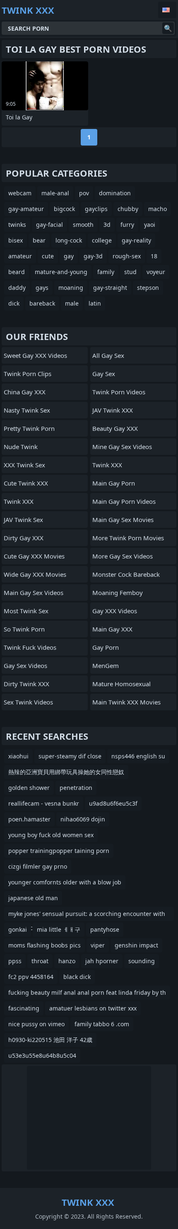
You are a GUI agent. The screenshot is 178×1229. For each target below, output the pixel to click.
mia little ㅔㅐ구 (58, 929)
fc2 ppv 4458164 (30, 977)
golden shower (29, 788)
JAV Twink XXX (112, 410)
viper (98, 945)
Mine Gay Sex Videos (122, 446)
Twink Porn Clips (27, 373)
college (102, 240)
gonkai (17, 929)
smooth (83, 224)
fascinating (23, 1008)
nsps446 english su (138, 756)
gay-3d (93, 256)
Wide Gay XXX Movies (35, 574)
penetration (76, 788)
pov (84, 193)
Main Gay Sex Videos (33, 592)
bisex (15, 240)
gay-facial (49, 224)
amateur (20, 256)
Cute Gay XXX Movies (34, 556)
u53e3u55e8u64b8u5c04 (42, 1055)
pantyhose (104, 929)
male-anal (55, 193)
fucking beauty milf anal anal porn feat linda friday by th (87, 992)
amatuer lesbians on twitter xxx (93, 1008)
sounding (141, 961)
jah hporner (101, 961)
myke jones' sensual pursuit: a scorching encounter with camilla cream (86, 915)
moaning (70, 287)
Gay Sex (103, 373)
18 (154, 256)
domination (115, 193)
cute (48, 256)
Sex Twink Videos (28, 702)
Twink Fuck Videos (30, 647)
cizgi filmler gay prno (37, 866)
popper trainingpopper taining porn (58, 851)
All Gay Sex (108, 355)
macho (157, 209)
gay (69, 256)
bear (39, 240)
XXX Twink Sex (24, 465)
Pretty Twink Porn (29, 428)
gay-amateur (26, 209)
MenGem (105, 665)
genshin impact (136, 945)
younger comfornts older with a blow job (64, 882)
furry (127, 224)
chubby (128, 209)
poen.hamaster (29, 819)
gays (42, 287)
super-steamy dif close (69, 756)
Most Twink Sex (26, 611)
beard (16, 272)
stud (130, 272)
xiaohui (18, 756)
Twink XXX (19, 501)
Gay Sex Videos (25, 665)
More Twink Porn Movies (128, 538)
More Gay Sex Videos (122, 556)
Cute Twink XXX (26, 483)
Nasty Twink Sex (27, 410)
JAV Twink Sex (23, 519)
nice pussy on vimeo (36, 1024)
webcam (19, 193)
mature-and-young (61, 272)
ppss (15, 961)
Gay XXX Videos (114, 611)
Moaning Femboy (117, 592)
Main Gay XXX (112, 629)
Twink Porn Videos (118, 392)
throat (39, 961)
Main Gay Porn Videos (124, 501)
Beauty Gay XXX (115, 428)
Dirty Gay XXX (23, 538)
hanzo (66, 961)
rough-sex (127, 256)
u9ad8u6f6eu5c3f (113, 803)
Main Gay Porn (113, 483)
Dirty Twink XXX (26, 684)
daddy (17, 287)
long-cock (68, 240)
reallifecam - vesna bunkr (43, 803)
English (167, 10)
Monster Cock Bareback (126, 574)
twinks (17, 224)
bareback (42, 303)
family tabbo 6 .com (102, 1024)
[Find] (168, 28)
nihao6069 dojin (82, 819)
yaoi (149, 224)
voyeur (156, 272)
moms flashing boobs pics (44, 945)
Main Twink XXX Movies (126, 702)
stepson (148, 287)
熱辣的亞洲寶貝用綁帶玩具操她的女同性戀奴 (66, 772)
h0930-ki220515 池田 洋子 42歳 (50, 1040)
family (105, 272)
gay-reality (136, 240)
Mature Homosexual (121, 684)
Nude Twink (21, 446)
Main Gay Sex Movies (123, 519)
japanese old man (33, 898)
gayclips (96, 209)
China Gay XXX (25, 392)
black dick (77, 977)
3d (107, 224)
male (72, 303)
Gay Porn (105, 647)
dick (13, 303)
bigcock (64, 209)
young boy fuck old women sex (51, 835)
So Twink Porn (24, 629)
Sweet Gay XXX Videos (35, 355)
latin (95, 303)
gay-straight (110, 287)
